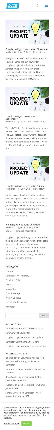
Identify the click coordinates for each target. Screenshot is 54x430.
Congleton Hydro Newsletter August (25, 186)
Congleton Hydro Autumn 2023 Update (24, 337)
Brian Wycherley (13, 377)
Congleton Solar (13, 280)
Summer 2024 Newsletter (17, 332)
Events (8, 284)
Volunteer (10, 306)
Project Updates (13, 297)
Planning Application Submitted (22, 224)
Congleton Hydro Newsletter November (27, 49)
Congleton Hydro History (17, 275)
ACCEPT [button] (26, 423)
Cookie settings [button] (11, 423)
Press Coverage (12, 293)
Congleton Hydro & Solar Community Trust (25, 346)
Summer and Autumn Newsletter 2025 (24, 328)
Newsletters (39, 52)
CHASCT (9, 271)
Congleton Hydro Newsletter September (20, 117)
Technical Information (25, 231)
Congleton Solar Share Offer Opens (22, 341)
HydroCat (12, 52)
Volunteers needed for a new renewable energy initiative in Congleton (24, 361)
